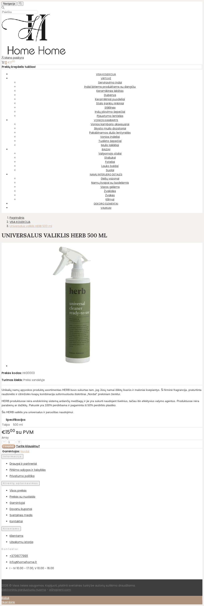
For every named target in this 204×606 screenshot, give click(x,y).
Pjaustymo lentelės (110, 116)
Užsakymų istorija (21, 542)
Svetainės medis (21, 515)
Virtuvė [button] (106, 78)
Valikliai (106, 208)
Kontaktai (16, 521)
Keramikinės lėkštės (110, 91)
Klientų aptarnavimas (20, 483)
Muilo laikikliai (110, 145)
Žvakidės (110, 191)
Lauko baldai (110, 166)
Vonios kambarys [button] (106, 120)
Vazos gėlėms (110, 187)
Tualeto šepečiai (110, 141)
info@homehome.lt (23, 562)
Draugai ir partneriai (23, 464)
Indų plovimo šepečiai (110, 112)
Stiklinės (110, 108)
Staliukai (110, 158)
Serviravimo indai (110, 82)
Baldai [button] (106, 149)
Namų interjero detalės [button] (106, 174)
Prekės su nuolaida (22, 497)
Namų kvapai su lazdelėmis (110, 183)
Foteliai (110, 162)
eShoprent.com (60, 590)
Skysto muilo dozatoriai (110, 128)
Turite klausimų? (28, 446)
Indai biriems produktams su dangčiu (110, 87)
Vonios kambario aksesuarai (110, 124)
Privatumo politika (22, 476)
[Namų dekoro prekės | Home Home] (34, 53)
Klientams (11, 528)
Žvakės (110, 195)
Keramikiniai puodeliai (110, 99)
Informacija (12, 456)
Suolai (110, 170)
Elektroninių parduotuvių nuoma (24, 590)
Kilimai (110, 199)
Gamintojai (17, 503)
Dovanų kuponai (21, 509)
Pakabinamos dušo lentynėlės (110, 133)
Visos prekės (18, 490)
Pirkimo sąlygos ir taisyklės (28, 470)
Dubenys (110, 95)
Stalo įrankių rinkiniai (110, 103)
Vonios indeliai (110, 137)
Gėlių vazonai (110, 179)
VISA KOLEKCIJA (106, 74)
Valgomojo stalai (110, 153)
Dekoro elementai (106, 204)
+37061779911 (19, 556)
